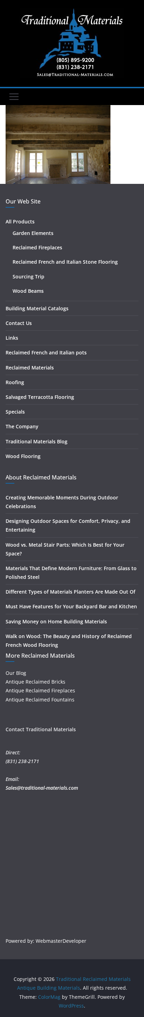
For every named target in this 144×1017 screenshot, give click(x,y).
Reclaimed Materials (30, 367)
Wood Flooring (23, 456)
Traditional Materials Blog (36, 441)
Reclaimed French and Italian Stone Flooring (65, 261)
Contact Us (19, 323)
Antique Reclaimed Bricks (35, 681)
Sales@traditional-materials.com (42, 787)
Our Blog (16, 673)
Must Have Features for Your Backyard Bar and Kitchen (71, 606)
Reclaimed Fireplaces (37, 247)
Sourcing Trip (28, 276)
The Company (22, 426)
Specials (15, 411)
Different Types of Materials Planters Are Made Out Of (70, 591)
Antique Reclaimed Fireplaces (40, 690)
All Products (20, 221)
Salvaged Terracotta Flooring (40, 397)
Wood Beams (28, 291)
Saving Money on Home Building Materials (56, 621)
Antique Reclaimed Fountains (40, 699)
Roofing (15, 382)
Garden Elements (33, 233)
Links (12, 337)
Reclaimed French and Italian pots (46, 352)
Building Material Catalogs (37, 308)
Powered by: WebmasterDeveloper (46, 941)
